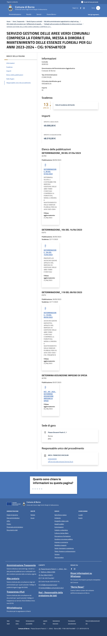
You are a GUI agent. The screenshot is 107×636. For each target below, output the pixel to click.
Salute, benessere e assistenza (64, 548)
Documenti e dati (12, 530)
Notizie (33, 515)
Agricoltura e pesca (60, 515)
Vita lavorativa (59, 557)
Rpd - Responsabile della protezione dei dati (51, 594)
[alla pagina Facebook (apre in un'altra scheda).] (80, 8)
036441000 (52, 459)
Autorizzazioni (59, 527)
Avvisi (32, 518)
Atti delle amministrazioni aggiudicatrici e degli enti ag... (61, 21)
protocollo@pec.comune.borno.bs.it (52, 588)
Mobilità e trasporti (60, 545)
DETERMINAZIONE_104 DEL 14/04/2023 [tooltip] (50, 252)
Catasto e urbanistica (61, 530)
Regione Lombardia (12, 2)
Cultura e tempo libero (61, 533)
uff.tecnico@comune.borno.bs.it (60, 462)
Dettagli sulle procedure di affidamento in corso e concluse (63, 24)
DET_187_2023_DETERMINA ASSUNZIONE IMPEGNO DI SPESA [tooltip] (50, 396)
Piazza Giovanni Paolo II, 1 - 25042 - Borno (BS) (54, 568)
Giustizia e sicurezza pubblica (64, 539)
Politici (9, 524)
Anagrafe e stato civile (61, 521)
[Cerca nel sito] (98, 8)
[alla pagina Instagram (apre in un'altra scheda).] (83, 8)
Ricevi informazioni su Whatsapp (81, 574)
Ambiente (58, 518)
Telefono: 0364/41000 (48, 572)
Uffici (8, 521)
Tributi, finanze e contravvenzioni (65, 551)
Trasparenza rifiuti (16, 591)
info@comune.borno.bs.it (49, 585)
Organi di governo (12, 515)
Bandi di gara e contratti (34, 21)
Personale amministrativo (15, 527)
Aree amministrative (13, 518)
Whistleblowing (14, 607)
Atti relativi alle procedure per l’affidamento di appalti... (24, 24)
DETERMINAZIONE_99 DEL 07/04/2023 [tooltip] (50, 171)
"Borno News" (77, 587)
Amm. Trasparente (18, 21)
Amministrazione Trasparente (21, 565)
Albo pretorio (13, 578)
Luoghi (80, 515)
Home (8, 21)
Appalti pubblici (59, 524)
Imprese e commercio (61, 542)
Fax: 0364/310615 (47, 575)
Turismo (57, 554)
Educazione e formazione (63, 536)
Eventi (80, 518)
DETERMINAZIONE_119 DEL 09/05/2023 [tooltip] (50, 314)
